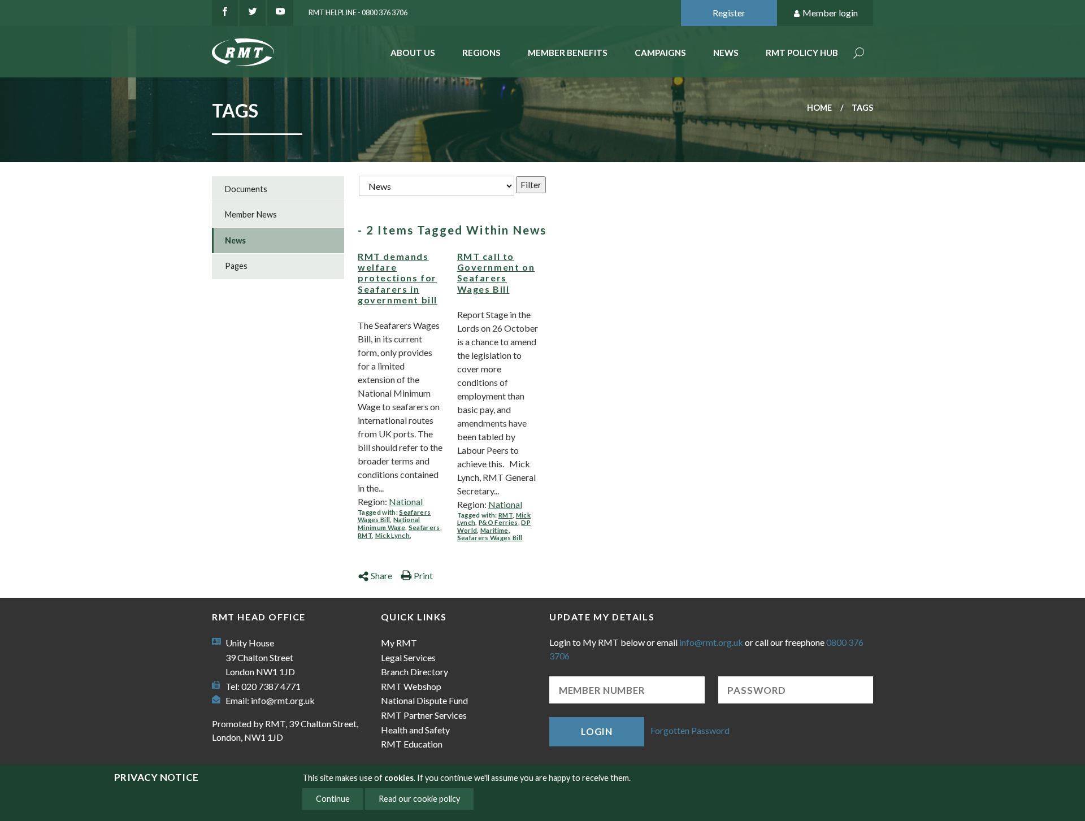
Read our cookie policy (419, 798)
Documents (246, 189)
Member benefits (567, 52)
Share (381, 575)
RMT (365, 535)
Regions (481, 52)
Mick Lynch (392, 535)
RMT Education (411, 744)
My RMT (399, 642)
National (406, 501)
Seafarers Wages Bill (490, 537)
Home (819, 107)
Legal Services (408, 657)
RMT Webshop (411, 686)
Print (423, 575)
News (726, 52)
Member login (830, 12)
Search (859, 54)
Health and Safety (415, 729)
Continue (333, 798)
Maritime (494, 530)
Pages (236, 266)
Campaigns (660, 52)
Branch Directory (414, 671)
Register (729, 12)
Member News (251, 214)
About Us (412, 52)
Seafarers (424, 527)
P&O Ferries (498, 522)
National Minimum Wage (389, 523)
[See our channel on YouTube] (280, 13)
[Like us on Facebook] (225, 13)
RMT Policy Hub (802, 52)
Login (597, 731)
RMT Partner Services (424, 715)
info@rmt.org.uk (283, 700)
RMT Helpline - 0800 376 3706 (358, 12)
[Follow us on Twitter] (253, 13)
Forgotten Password (690, 730)
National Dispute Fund (424, 700)
